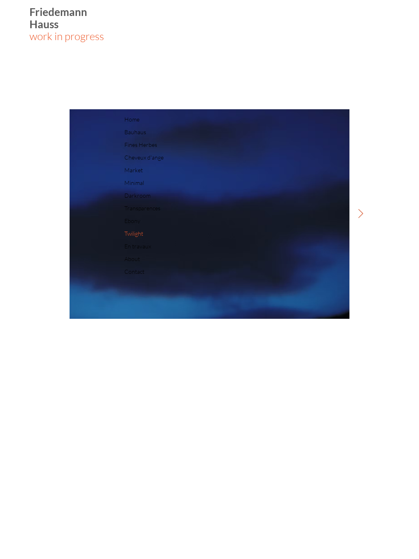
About (132, 258)
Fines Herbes (140, 144)
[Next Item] (360, 214)
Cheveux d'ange (144, 157)
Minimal (134, 182)
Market (133, 170)
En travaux (137, 246)
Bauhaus (135, 131)
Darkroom (137, 195)
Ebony (132, 220)
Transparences (142, 208)
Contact (134, 271)
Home (132, 119)
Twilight (133, 233)
